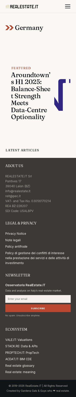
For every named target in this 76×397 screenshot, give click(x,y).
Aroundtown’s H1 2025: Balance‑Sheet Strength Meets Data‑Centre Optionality (31, 96)
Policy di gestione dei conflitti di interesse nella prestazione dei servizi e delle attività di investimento (37, 258)
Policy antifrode (16, 246)
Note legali (13, 240)
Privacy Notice (15, 233)
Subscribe (38, 308)
